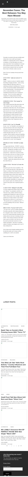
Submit (7, 473)
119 (18, 445)
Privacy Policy (6, 463)
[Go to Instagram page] (5, 475)
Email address (6, 466)
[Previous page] (7, 446)
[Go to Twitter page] (8, 475)
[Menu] (3, 4)
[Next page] (21, 446)
